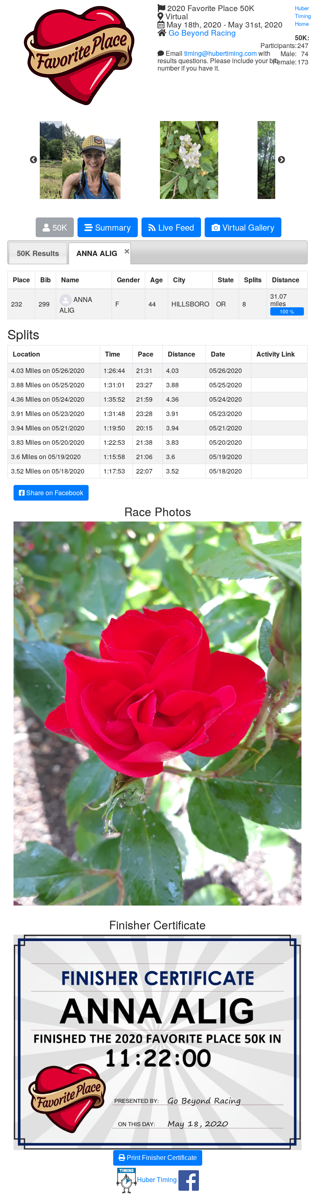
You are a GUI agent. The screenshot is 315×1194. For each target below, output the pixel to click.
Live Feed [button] (175, 227)
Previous (34, 160)
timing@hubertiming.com (220, 53)
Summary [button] (112, 227)
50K (58, 227)
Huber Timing (157, 1179)
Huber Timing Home (303, 15)
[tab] (38, 253)
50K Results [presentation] (38, 253)
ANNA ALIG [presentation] (96, 253)
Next (281, 160)
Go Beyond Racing (202, 32)
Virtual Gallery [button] (247, 227)
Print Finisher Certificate (161, 1157)
